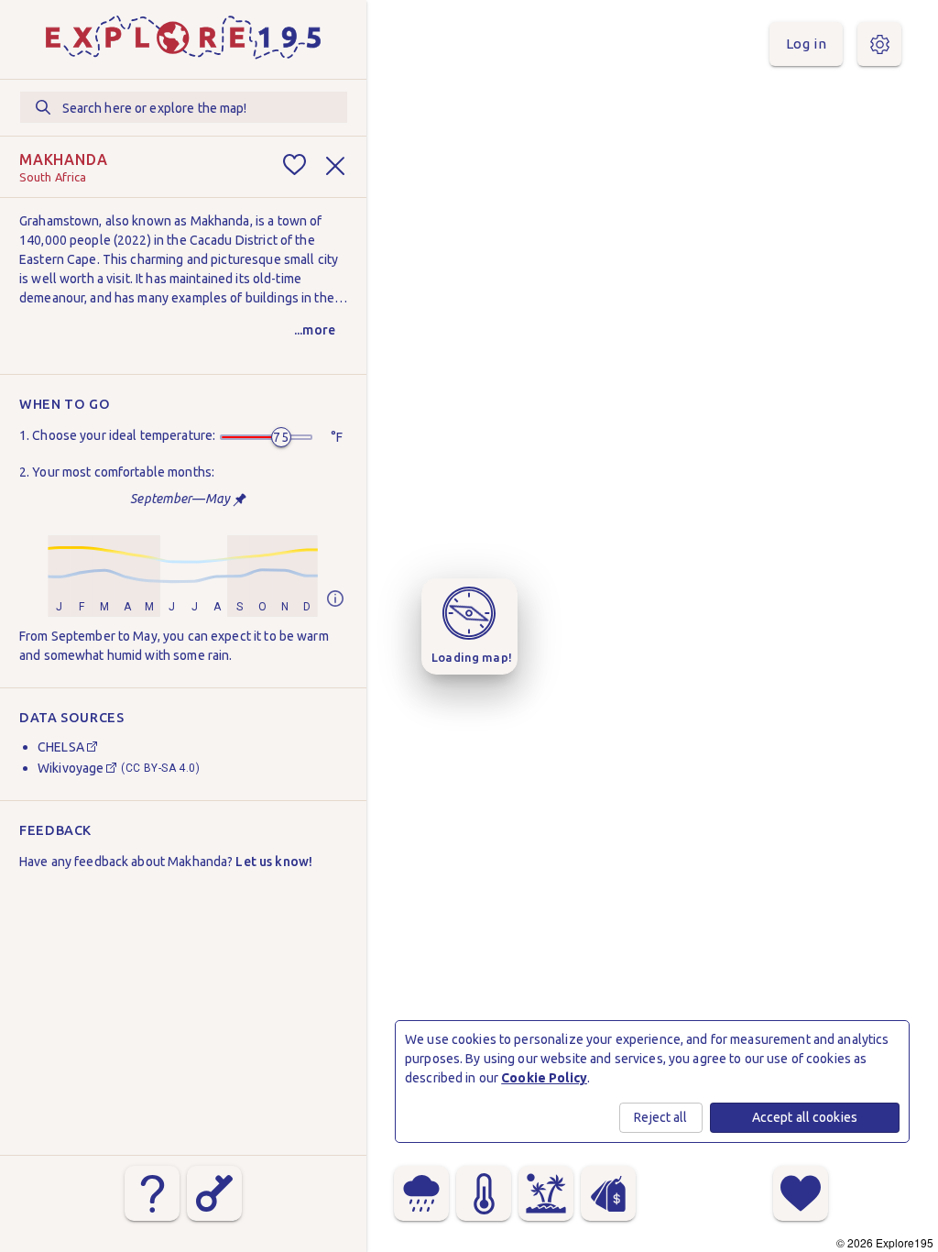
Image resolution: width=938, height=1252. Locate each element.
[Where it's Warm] (483, 1193)
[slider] (281, 437)
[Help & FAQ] (152, 1193)
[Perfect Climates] (545, 1193)
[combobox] (183, 107)
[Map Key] (214, 1193)
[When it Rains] (421, 1193)
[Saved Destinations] (800, 1193)
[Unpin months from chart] (239, 500)
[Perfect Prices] (608, 1193)
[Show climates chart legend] (335, 600)
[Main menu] (879, 44)
